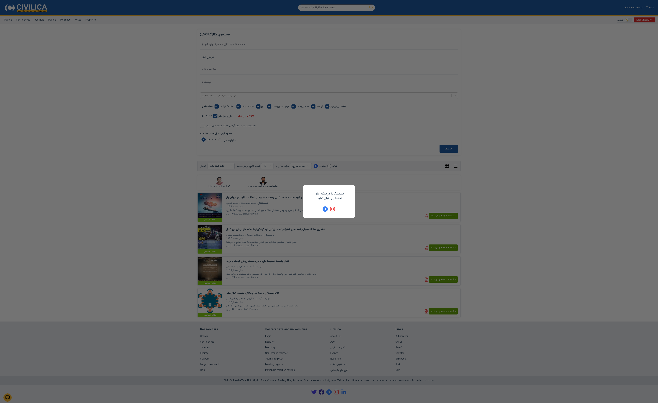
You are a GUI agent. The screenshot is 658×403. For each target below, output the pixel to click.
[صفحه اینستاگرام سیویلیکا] (333, 209)
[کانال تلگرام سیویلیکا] (325, 209)
